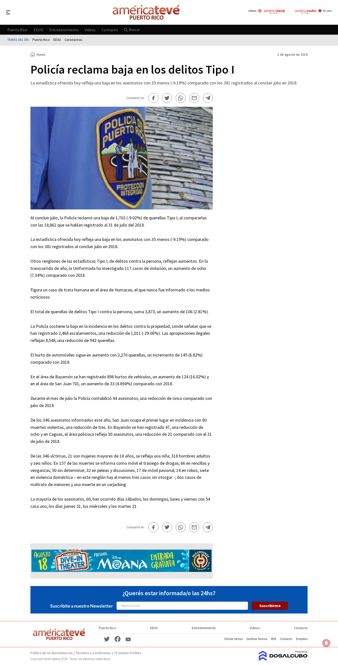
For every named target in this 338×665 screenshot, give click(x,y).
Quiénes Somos (256, 639)
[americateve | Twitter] (107, 639)
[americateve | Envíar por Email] (194, 98)
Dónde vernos (233, 639)
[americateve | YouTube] (128, 639)
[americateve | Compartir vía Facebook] (153, 98)
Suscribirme (270, 605)
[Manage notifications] (326, 643)
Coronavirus (73, 39)
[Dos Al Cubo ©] (283, 659)
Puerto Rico (17, 29)
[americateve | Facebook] (118, 639)
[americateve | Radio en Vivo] (313, 12)
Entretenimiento (63, 29)
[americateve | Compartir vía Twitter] (167, 98)
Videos (90, 29)
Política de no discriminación (51, 653)
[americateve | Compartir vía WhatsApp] (181, 98)
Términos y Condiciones (93, 653)
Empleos (302, 639)
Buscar (134, 29)
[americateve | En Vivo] (266, 12)
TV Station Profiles (127, 653)
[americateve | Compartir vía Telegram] (208, 98)
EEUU (38, 29)
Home (41, 54)
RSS (273, 639)
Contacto (110, 29)
